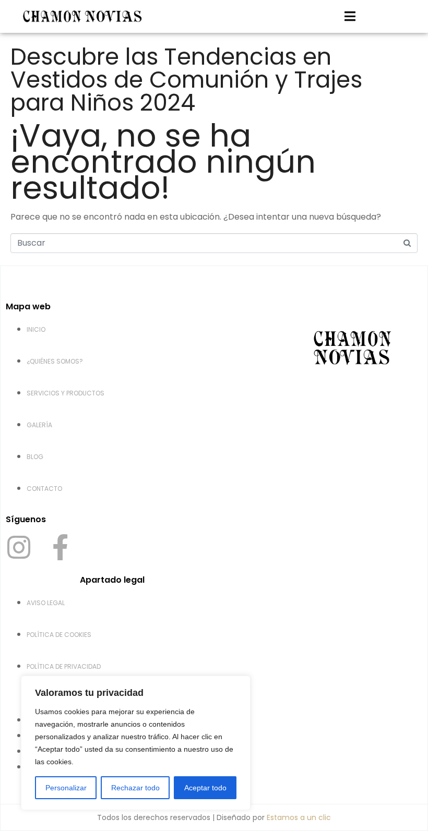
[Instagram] (19, 547)
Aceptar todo (205, 788)
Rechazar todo (135, 788)
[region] (136, 743)
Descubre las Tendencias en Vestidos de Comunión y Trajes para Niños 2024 (186, 79)
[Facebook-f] (60, 547)
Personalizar (66, 788)
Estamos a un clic (299, 817)
